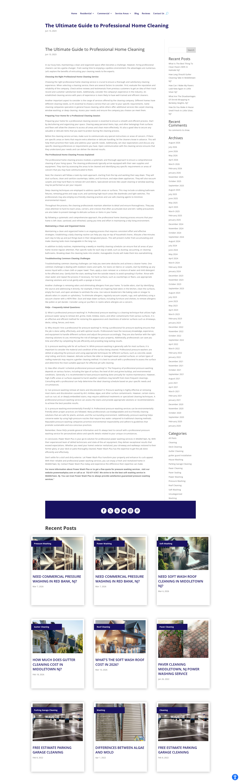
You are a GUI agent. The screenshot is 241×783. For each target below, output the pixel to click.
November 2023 (176, 279)
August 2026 (174, 142)
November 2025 (176, 177)
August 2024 (174, 241)
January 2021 (175, 400)
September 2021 (176, 374)
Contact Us (158, 13)
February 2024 (175, 267)
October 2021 (175, 370)
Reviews (146, 13)
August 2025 (174, 190)
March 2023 (174, 314)
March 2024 (174, 262)
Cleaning (173, 442)
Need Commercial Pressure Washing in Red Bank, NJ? (57, 578)
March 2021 (174, 391)
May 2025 (173, 202)
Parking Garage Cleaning (180, 464)
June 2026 (173, 151)
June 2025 (173, 198)
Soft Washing (175, 489)
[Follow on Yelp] (117, 511)
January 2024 (175, 271)
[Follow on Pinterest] (137, 511)
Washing (173, 498)
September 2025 (176, 185)
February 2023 (175, 318)
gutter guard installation (180, 455)
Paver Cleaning (176, 468)
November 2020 (176, 408)
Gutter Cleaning (176, 451)
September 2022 (176, 340)
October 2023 (175, 284)
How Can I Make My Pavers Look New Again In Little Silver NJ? (181, 88)
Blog (136, 13)
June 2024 (173, 250)
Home (74, 13)
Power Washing (176, 477)
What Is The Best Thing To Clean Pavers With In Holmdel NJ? (181, 67)
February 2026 (175, 168)
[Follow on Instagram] (130, 511)
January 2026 (175, 172)
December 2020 (176, 404)
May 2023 (173, 305)
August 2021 (174, 378)
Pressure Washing (177, 481)
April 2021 (173, 387)
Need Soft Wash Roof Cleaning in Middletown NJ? (180, 581)
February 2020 (175, 421)
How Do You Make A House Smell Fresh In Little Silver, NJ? (181, 110)
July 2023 (173, 297)
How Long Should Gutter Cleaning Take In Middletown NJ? (182, 77)
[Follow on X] (110, 511)
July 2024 (173, 245)
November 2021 (176, 365)
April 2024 (173, 258)
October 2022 (175, 335)
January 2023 (175, 322)
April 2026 (173, 159)
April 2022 (173, 344)
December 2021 (176, 361)
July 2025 (173, 194)
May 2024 (173, 254)
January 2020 (175, 425)
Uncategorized (175, 494)
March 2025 (174, 211)
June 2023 (173, 301)
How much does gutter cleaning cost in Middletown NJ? (54, 664)
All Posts (172, 438)
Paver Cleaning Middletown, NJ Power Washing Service (178, 669)
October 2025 (175, 181)
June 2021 (173, 383)
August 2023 (174, 292)
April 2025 (173, 207)
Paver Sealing (175, 472)
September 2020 (176, 417)
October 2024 (175, 232)
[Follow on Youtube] (124, 511)
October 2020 (175, 412)
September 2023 (176, 288)
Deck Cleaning (175, 446)
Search (191, 50)
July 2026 (173, 147)
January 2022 (175, 357)
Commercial (103, 13)
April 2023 (173, 310)
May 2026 (173, 155)
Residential (85, 13)
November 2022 (176, 331)
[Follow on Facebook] (104, 511)
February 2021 (175, 395)
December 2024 (176, 224)
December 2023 (176, 275)
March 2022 (174, 348)
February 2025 (175, 215)
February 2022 (175, 352)
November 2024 (176, 228)
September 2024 (176, 237)
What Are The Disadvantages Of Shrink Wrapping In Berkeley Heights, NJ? (182, 99)
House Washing (176, 459)
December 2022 (176, 327)
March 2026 (174, 164)
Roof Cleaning (175, 485)
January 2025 (175, 219)
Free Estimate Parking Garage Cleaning (52, 750)
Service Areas (122, 13)
